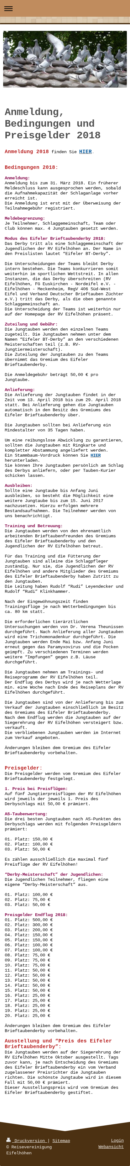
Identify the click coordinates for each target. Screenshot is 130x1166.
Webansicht (111, 1146)
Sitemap (61, 1140)
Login (117, 1140)
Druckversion (29, 1140)
